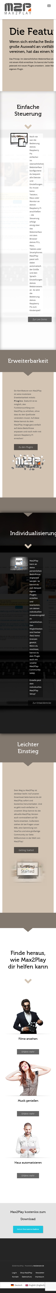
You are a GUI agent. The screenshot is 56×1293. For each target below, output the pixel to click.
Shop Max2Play (26, 1273)
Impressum (39, 1277)
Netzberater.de (38, 1266)
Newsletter (40, 1273)
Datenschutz (27, 1277)
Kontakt (15, 1277)
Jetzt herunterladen (28, 1229)
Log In (14, 1273)
